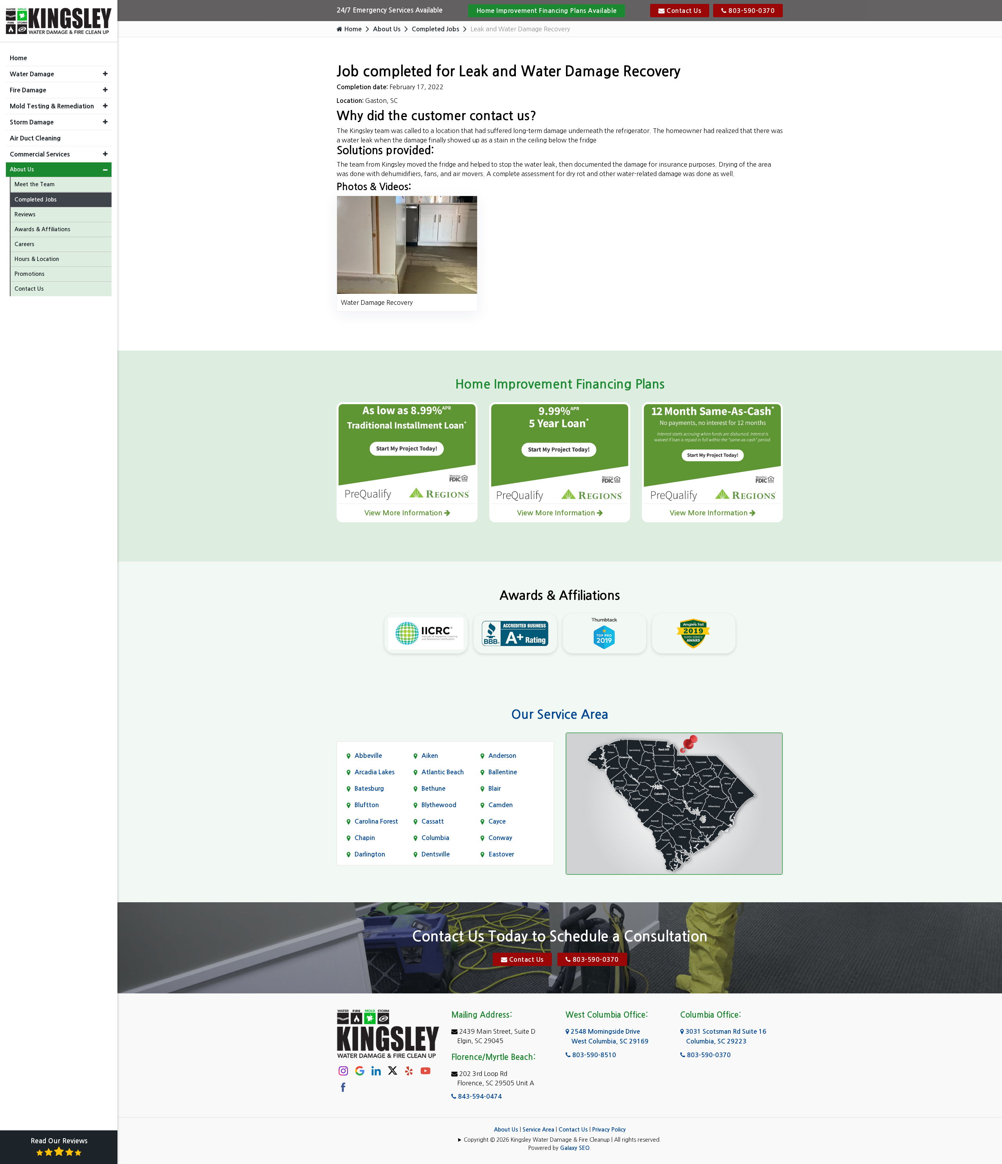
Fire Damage (28, 90)
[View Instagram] (343, 1070)
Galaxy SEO (574, 1148)
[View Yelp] (409, 1070)
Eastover (501, 854)
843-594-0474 (479, 1096)
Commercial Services (40, 154)
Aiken (430, 756)
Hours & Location (36, 259)
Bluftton (367, 805)
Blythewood (439, 805)
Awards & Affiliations (42, 229)
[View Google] (359, 1070)
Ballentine (502, 772)
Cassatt (433, 821)
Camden (500, 805)
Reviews (25, 214)
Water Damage (32, 74)
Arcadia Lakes (375, 772)
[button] (105, 74)
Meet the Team (34, 184)
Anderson (502, 756)
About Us (386, 29)
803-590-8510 (593, 1055)
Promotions (29, 274)
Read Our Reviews (59, 1141)
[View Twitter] (392, 1070)
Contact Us (683, 11)
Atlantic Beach (443, 772)
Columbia (435, 838)
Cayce (497, 821)
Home (352, 29)
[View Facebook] (343, 1087)
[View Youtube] (425, 1070)
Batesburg (369, 789)
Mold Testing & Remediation (52, 106)
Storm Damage (32, 122)
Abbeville (368, 756)
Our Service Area (559, 714)
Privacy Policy (609, 1129)
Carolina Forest (376, 821)
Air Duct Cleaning (35, 138)
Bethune (433, 789)
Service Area (538, 1129)
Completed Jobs (435, 29)
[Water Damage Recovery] (407, 244)
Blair (494, 789)
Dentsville (436, 854)
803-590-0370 (751, 11)
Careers (24, 244)
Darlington (370, 854)
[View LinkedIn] (376, 1070)
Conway (500, 838)
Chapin (365, 838)
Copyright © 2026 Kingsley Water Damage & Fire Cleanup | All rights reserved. (562, 1139)
